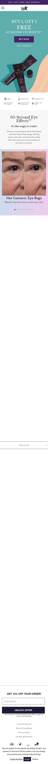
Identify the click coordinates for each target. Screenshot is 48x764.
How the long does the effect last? (18, 632)
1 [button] (14, 209)
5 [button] (25, 209)
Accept (27, 759)
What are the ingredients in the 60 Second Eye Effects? (23, 661)
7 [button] (30, 209)
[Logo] (24, 8)
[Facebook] (20, 744)
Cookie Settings (16, 759)
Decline (35, 759)
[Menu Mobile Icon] (2, 7)
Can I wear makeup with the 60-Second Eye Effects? (21, 640)
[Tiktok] (36, 744)
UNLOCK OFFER (23, 710)
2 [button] (17, 209)
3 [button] (20, 209)
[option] (24, 51)
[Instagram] (11, 744)
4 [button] (22, 209)
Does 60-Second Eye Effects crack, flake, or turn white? (23, 651)
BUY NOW (24, 39)
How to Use (24, 445)
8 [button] (33, 209)
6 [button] (27, 209)
